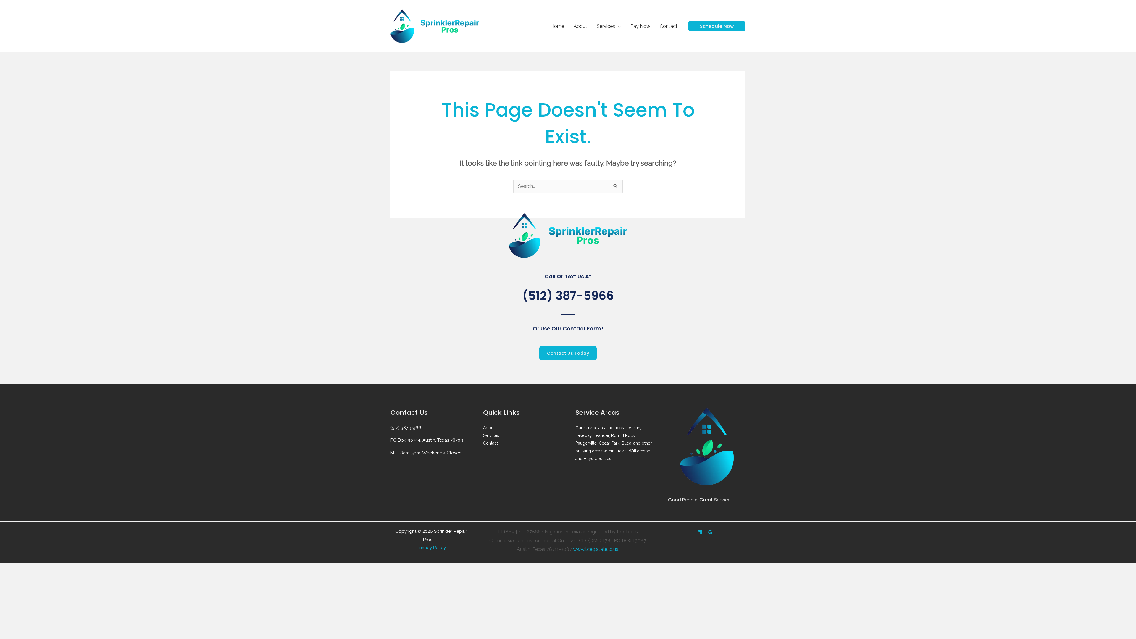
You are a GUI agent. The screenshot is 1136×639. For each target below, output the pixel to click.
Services (606, 26)
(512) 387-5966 (568, 296)
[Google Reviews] (710, 532)
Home (557, 26)
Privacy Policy (431, 547)
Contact (668, 26)
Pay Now (640, 26)
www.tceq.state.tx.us (595, 549)
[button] (717, 26)
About (580, 26)
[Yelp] (699, 532)
